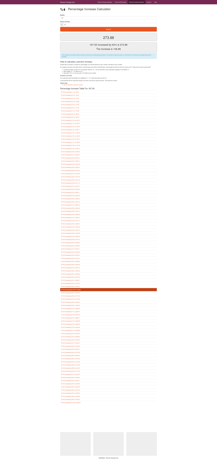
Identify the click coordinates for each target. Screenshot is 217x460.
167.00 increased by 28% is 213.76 (70, 177)
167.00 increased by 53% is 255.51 (70, 255)
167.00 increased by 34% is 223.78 (70, 195)
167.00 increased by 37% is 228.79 (70, 205)
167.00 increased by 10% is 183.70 (70, 120)
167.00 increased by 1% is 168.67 (70, 92)
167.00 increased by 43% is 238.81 (70, 224)
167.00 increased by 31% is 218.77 (70, 186)
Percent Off (121, 2)
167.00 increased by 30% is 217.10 (70, 183)
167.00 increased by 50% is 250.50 (70, 246)
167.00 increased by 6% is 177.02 (70, 108)
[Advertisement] (108, 418)
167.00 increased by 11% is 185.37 (70, 123)
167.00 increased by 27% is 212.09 (70, 173)
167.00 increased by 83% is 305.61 (70, 349)
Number (62, 15)
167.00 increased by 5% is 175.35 (70, 104)
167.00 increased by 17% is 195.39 (70, 142)
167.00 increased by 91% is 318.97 (70, 374)
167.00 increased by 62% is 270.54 (70, 283)
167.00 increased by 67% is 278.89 (70, 299)
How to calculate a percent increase (73, 85)
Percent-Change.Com (67, 2)
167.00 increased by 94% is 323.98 (70, 384)
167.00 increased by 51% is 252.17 (70, 249)
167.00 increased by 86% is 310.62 (70, 358)
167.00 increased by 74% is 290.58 (70, 321)
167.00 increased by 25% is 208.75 (70, 167)
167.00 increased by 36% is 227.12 (70, 202)
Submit (108, 29)
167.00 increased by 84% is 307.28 (70, 352)
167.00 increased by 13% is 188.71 (70, 130)
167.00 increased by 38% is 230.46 (70, 208)
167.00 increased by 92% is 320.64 (70, 377)
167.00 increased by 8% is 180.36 (70, 114)
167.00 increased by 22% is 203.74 (70, 158)
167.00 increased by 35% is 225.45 (70, 199)
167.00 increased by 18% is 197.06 (70, 145)
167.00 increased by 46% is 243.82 (70, 233)
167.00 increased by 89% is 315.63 (70, 368)
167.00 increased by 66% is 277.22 (70, 296)
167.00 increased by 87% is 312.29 (70, 362)
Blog (155, 2)
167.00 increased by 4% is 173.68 (70, 101)
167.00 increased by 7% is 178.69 (70, 111)
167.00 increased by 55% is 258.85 (70, 261)
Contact (149, 2)
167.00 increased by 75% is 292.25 (70, 324)
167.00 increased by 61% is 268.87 (70, 280)
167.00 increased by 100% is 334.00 (70, 402)
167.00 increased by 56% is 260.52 (70, 264)
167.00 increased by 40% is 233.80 (70, 214)
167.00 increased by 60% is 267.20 (70, 277)
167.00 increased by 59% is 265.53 (70, 274)
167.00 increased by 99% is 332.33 (70, 399)
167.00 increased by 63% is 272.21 (70, 286)
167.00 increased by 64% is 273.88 (71, 289)
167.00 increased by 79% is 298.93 (70, 337)
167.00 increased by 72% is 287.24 (70, 315)
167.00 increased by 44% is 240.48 (70, 227)
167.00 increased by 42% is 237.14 (70, 220)
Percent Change (105, 2)
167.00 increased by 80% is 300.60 (70, 340)
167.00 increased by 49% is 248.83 (70, 242)
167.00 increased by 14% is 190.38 (70, 133)
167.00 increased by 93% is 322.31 (70, 380)
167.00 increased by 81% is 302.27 (70, 343)
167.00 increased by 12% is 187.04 (70, 126)
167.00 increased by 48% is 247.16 (70, 239)
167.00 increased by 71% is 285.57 (70, 311)
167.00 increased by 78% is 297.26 (70, 333)
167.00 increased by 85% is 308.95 (70, 355)
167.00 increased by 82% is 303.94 (70, 346)
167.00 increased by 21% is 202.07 (70, 155)
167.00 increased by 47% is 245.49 (70, 236)
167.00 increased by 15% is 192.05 (70, 136)
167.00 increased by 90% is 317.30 (70, 371)
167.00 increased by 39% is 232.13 (70, 211)
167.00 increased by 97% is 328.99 (70, 393)
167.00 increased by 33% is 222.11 (70, 192)
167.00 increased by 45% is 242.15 (70, 230)
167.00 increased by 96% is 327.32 (70, 390)
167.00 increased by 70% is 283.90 (70, 308)
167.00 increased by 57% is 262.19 (70, 268)
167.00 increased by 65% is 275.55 (70, 293)
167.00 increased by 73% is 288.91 (70, 318)
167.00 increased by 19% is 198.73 (70, 148)
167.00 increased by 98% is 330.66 (70, 396)
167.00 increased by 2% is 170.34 (70, 95)
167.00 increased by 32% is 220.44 (70, 189)
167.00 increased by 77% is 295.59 (70, 330)
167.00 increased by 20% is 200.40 (70, 151)
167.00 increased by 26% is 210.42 (70, 170)
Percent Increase (136, 2)
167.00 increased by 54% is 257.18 (70, 258)
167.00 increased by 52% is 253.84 (70, 252)
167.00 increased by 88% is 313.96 (70, 365)
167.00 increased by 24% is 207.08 (70, 164)
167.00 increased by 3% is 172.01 (70, 98)
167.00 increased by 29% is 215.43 (70, 180)
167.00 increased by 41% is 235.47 (70, 217)
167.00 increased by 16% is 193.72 (70, 139)
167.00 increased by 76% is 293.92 (70, 327)
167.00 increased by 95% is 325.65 (70, 387)
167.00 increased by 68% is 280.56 (70, 302)
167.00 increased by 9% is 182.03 (70, 117)
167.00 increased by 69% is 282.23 (70, 305)
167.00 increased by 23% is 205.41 (70, 161)
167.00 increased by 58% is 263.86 (70, 271)
